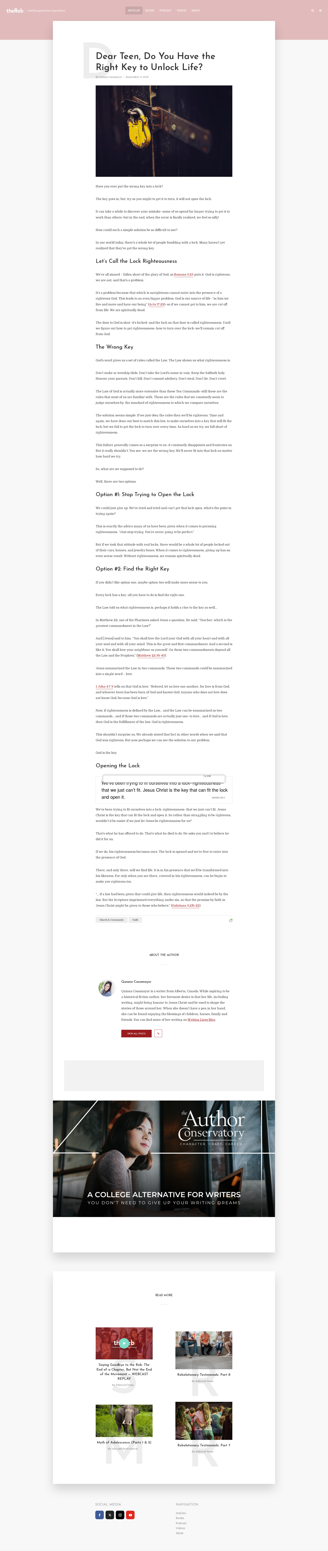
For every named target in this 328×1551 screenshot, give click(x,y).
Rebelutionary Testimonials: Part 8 (203, 1375)
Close (207, 776)
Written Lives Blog (201, 1020)
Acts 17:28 (156, 304)
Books (149, 11)
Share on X (218, 797)
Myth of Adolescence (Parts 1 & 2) (124, 1442)
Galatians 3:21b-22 (185, 905)
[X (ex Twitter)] (110, 1515)
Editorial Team (125, 1385)
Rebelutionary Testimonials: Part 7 (203, 1445)
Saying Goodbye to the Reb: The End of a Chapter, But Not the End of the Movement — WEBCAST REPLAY (124, 1372)
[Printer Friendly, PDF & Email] (230, 920)
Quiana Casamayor (110, 77)
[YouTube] (130, 1515)
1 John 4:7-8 (104, 686)
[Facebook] (99, 1515)
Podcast (165, 11)
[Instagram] (120, 1515)
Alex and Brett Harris (125, 1448)
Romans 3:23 (183, 274)
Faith (135, 920)
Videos (181, 11)
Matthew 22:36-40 (151, 655)
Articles (134, 11)
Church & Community (111, 920)
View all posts (136, 1034)
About (196, 11)
